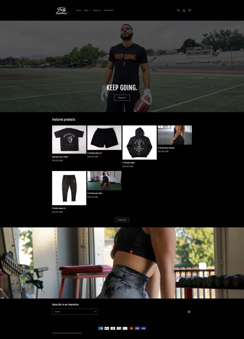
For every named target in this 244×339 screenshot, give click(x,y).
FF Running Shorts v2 (94, 153)
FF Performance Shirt (94, 193)
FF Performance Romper (166, 148)
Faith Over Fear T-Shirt (60, 157)
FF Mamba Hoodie (129, 163)
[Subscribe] (95, 312)
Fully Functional (62, 333)
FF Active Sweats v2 (58, 208)
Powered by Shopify (75, 333)
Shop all (122, 97)
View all (122, 220)
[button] (87, 10)
